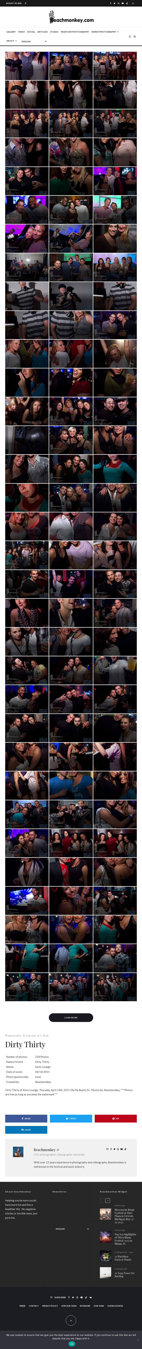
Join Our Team (68, 1306)
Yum (131, 1252)
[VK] (90, 1297)
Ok (71, 1343)
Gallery (11, 31)
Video (21, 31)
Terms (22, 1306)
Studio (54, 31)
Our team (99, 1306)
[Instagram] (119, 3)
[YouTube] (123, 3)
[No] (137, 1340)
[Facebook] (110, 3)
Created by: (12, 1081)
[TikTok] (127, 3)
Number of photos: (17, 1056)
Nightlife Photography (75, 31)
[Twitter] (114, 3)
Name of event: (15, 1061)
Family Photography (103, 31)
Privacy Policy (50, 1306)
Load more (71, 1017)
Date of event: (14, 1071)
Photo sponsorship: (17, 1076)
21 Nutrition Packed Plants (123, 1258)
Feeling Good (121, 1252)
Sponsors (85, 1306)
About (10, 40)
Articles (42, 31)
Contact (34, 1306)
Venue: (10, 1066)
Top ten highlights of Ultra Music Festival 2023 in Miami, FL (125, 1239)
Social (31, 31)
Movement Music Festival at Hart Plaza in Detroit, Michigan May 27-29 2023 (125, 1216)
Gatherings (120, 1206)
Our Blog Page (115, 1306)
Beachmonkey (44, 1149)
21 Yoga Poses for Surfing (125, 1274)
